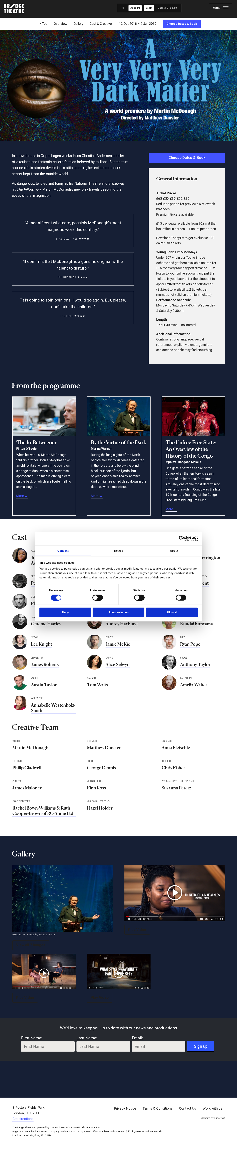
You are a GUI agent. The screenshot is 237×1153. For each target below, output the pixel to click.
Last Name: (86, 1038)
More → (22, 496)
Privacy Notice (125, 1108)
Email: (137, 1038)
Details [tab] (118, 550)
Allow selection (118, 612)
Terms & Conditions (158, 1108)
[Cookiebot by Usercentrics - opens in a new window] (181, 538)
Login (149, 7)
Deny (65, 612)
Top (44, 23)
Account (135, 7)
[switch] (97, 598)
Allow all (171, 612)
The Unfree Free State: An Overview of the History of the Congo (191, 449)
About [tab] (174, 550)
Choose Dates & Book (181, 23)
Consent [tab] (63, 550)
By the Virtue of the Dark (118, 442)
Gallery (78, 23)
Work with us (212, 1108)
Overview (60, 23)
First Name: (31, 1038)
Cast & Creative (101, 23)
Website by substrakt (213, 1118)
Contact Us (187, 1108)
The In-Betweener (36, 442)
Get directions (23, 1119)
